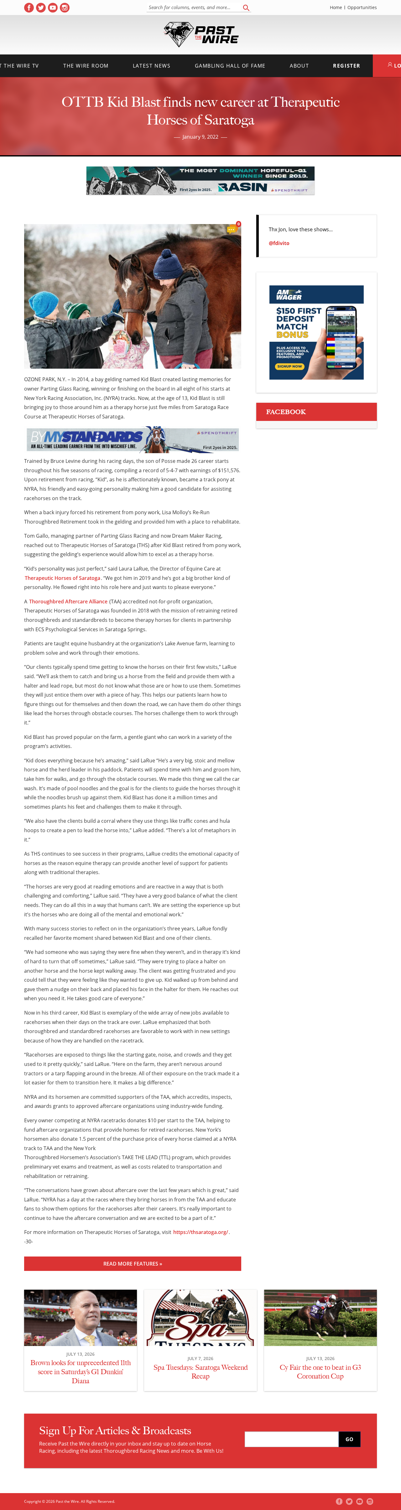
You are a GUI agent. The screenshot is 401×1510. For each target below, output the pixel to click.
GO (349, 1439)
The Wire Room (86, 65)
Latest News (152, 65)
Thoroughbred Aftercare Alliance (68, 601)
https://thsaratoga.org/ (200, 1232)
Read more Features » (132, 1263)
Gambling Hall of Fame (230, 65)
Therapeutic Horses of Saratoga (62, 578)
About (299, 65)
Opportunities (362, 7)
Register (347, 65)
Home (336, 7)
